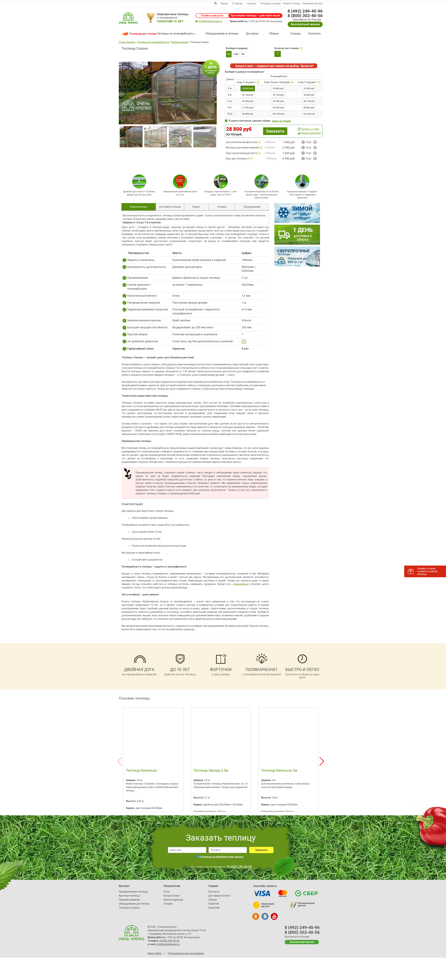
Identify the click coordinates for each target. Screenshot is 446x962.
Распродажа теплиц (140, 33)
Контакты (314, 33)
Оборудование (251, 206)
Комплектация (138, 206)
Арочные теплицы (129, 895)
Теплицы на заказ (270, 3)
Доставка (252, 33)
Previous (119, 136)
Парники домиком (129, 899)
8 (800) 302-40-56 (305, 15)
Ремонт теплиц (291, 3)
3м (242, 54)
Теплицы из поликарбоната (175, 33)
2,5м (235, 54)
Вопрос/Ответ (172, 895)
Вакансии (213, 907)
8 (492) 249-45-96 (305, 11)
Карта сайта (155, 953)
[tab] (138, 206)
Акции (224, 3)
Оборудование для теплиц (134, 903)
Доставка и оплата (219, 895)
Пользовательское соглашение (186, 953)
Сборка (274, 33)
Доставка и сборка (170, 206)
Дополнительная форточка (241, 142)
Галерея (251, 3)
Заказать (275, 131)
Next (216, 136)
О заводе (237, 3)
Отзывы (295, 33)
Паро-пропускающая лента (241, 153)
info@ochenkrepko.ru (210, 21)
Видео (196, 206)
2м (228, 54)
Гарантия (213, 903)
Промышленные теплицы (133, 891)
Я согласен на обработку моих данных (221, 856)
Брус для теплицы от (238, 158)
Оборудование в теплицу (222, 33)
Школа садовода (173, 899)
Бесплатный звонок (305, 24)
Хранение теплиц (313, 3)
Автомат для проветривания (242, 147)
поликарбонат (241, 584)
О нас (167, 891)
